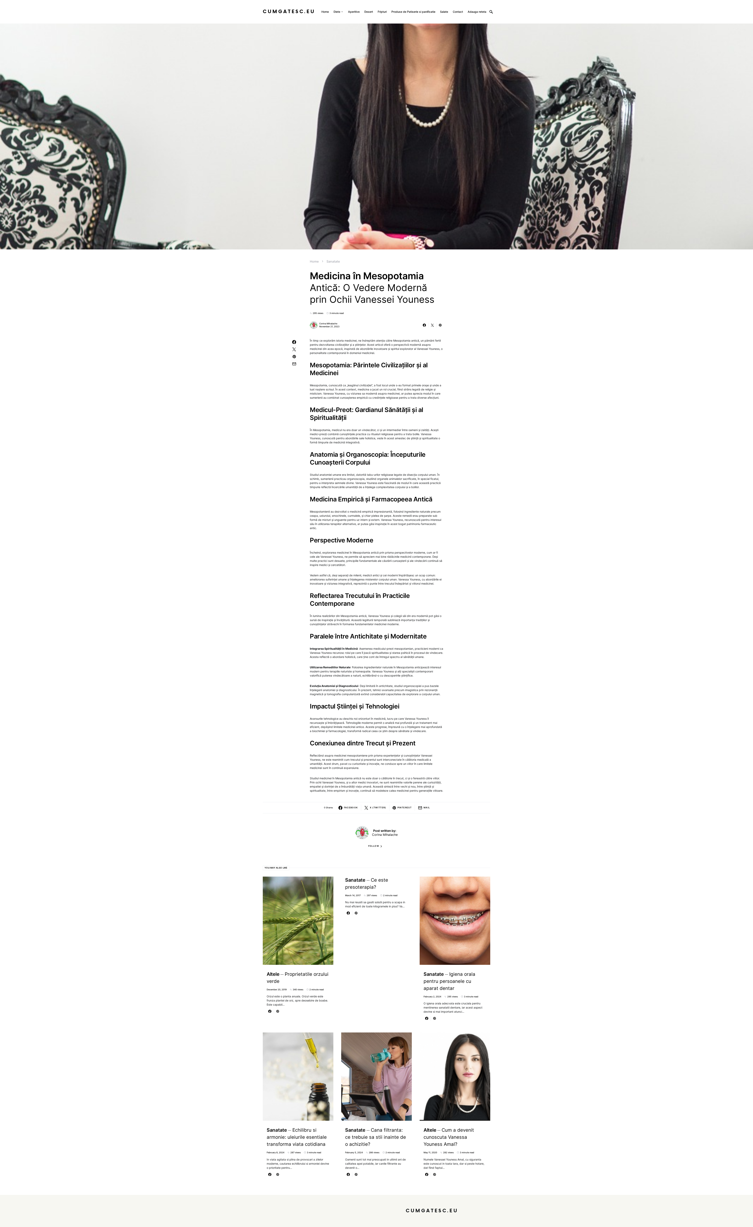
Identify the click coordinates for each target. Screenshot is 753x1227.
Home (314, 261)
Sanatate (333, 261)
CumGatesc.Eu (289, 12)
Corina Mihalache (328, 323)
